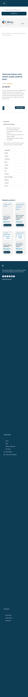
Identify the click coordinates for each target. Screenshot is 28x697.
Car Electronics (8, 33)
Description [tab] (6, 121)
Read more (6, 252)
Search (14, 13)
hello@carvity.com (7, 279)
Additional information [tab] (9, 124)
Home (3, 33)
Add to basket (19, 107)
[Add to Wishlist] (3, 108)
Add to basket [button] (7, 225)
